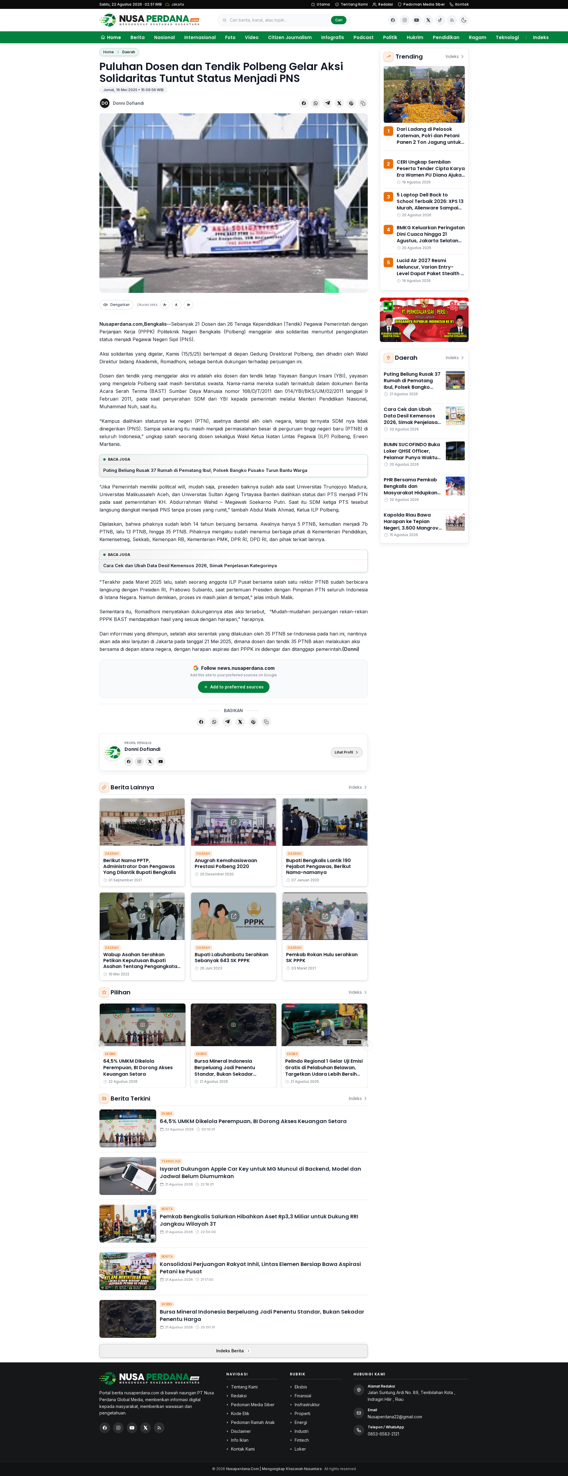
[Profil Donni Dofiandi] (112, 752)
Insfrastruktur (307, 1404)
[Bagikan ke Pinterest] (351, 103)
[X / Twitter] (145, 1427)
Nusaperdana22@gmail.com (395, 1416)
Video (252, 37)
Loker (300, 1448)
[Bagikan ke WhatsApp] (315, 103)
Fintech (302, 1440)
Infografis (332, 37)
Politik (390, 37)
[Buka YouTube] (416, 20)
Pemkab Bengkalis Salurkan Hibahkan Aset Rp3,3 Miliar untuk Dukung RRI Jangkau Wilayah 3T (259, 1220)
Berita (137, 37)
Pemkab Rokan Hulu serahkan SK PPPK (322, 957)
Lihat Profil (344, 752)
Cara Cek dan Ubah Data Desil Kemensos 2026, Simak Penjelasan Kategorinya (190, 565)
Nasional (164, 37)
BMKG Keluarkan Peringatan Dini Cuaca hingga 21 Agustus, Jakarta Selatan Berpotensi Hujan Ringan (431, 237)
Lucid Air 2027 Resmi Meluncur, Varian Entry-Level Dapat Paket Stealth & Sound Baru (430, 270)
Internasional (200, 37)
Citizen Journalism (290, 37)
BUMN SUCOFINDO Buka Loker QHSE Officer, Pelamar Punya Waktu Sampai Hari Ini (412, 454)
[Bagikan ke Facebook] (304, 103)
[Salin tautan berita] (363, 103)
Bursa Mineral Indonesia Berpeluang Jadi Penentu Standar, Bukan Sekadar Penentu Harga (224, 1071)
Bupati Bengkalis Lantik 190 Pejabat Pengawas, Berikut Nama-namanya (318, 866)
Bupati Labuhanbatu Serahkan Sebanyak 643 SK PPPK (231, 957)
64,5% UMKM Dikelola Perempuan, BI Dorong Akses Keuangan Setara (138, 1067)
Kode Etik (240, 1413)
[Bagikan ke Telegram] (327, 103)
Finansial (303, 1395)
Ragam (477, 37)
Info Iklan (239, 1440)
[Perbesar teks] (188, 304)
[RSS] (452, 20)
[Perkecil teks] (165, 304)
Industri (302, 1431)
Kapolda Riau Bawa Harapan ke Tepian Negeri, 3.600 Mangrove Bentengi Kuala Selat (412, 525)
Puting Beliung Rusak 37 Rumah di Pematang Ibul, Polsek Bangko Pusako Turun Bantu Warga (205, 470)
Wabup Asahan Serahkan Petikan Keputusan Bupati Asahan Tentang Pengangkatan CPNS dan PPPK (141, 963)
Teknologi (507, 37)
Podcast (364, 37)
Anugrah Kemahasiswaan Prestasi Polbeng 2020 (226, 863)
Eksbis (110, 1054)
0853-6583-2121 (383, 1433)
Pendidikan (446, 37)
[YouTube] (160, 761)
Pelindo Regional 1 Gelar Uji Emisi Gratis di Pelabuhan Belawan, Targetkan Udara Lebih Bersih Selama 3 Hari (324, 1071)
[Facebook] (393, 20)
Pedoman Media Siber (424, 4)
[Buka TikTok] (440, 20)
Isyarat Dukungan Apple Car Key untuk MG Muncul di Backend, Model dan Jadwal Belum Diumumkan (260, 1172)
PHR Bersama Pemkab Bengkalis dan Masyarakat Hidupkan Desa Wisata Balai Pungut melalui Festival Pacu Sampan (412, 496)
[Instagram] (139, 761)
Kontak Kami (243, 1448)
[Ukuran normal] (176, 304)
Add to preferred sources (237, 686)
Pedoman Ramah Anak (253, 1422)
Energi (301, 1422)
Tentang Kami (354, 4)
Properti (302, 1413)
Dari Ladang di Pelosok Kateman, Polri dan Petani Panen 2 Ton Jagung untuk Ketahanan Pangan (429, 139)
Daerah (128, 52)
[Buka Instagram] (404, 20)
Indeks (541, 37)
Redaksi (385, 4)
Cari (338, 20)
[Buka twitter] (428, 20)
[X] (150, 761)
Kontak (462, 4)
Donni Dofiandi (128, 103)
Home (108, 52)
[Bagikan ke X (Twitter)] (339, 103)
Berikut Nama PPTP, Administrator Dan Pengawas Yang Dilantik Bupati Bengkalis (139, 866)
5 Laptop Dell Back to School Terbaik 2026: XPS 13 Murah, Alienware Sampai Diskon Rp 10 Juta (430, 204)
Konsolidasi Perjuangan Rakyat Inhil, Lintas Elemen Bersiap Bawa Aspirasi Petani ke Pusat (260, 1267)
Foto (230, 37)
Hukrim (415, 37)
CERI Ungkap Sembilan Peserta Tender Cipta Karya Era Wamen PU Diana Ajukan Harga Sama (431, 172)
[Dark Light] (464, 20)
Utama (323, 4)
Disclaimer (241, 1431)
